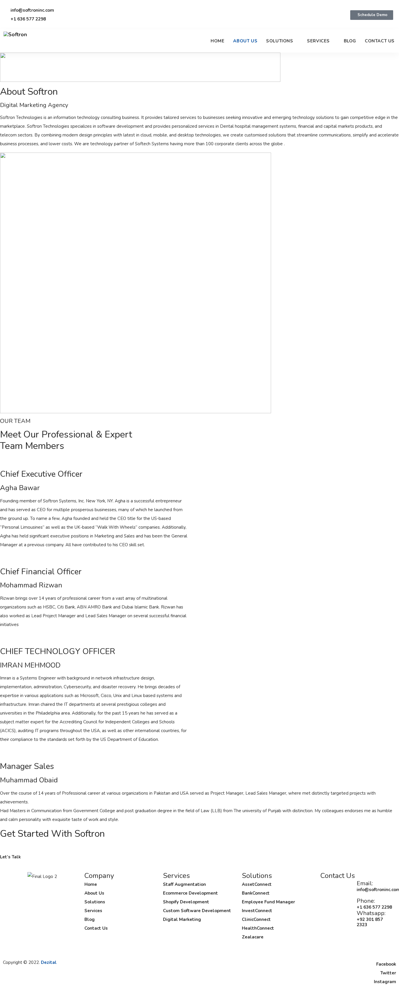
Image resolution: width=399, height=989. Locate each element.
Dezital (49, 962)
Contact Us (380, 41)
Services (318, 41)
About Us (245, 41)
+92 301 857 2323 (370, 922)
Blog (350, 41)
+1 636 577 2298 (374, 907)
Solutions (279, 41)
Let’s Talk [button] (10, 857)
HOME (217, 41)
